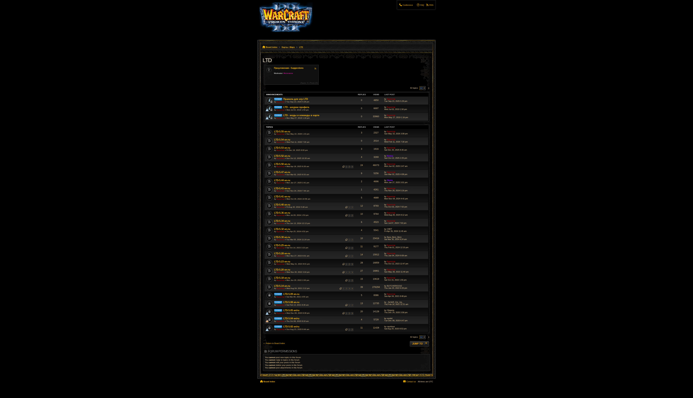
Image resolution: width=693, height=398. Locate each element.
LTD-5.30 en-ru (282, 237)
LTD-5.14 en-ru (282, 286)
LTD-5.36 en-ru (282, 212)
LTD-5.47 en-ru (282, 172)
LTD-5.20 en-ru (282, 269)
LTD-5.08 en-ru (291, 302)
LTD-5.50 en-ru (282, 164)
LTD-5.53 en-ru (282, 147)
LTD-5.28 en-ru (282, 253)
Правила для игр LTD (295, 99)
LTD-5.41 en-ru (282, 196)
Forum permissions (282, 351)
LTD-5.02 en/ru (291, 326)
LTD (267, 60)
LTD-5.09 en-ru (291, 294)
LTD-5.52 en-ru (282, 156)
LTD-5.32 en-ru (282, 229)
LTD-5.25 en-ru (282, 245)
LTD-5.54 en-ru (282, 139)
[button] (428, 88)
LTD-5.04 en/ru (291, 318)
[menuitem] (406, 5)
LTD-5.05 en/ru (291, 310)
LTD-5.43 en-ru (282, 188)
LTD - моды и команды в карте (301, 115)
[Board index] (288, 19)
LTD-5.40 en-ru (282, 204)
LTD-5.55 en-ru (282, 131)
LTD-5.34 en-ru (282, 221)
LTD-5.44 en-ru (282, 180)
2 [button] (424, 88)
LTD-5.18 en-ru (282, 277)
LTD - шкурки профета (296, 107)
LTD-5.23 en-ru (282, 261)
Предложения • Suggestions (289, 68)
